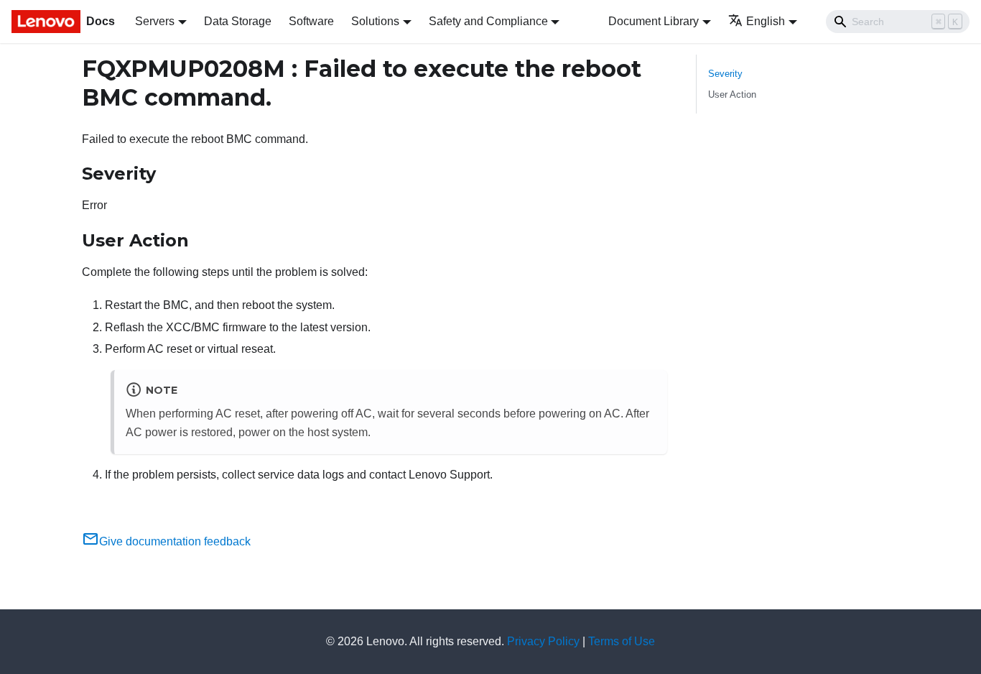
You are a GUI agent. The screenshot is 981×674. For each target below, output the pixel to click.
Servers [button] (155, 21)
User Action (732, 94)
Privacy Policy (543, 641)
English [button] (765, 21)
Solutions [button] (375, 21)
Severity (725, 73)
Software (311, 21)
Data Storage (237, 21)
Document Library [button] (653, 21)
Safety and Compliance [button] (488, 21)
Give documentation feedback (175, 541)
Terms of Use (621, 641)
